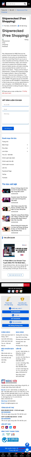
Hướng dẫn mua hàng (22, 335)
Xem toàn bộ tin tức (14, 275)
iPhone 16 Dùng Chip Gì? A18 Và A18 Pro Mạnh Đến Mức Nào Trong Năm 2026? (19, 189)
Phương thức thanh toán (23, 339)
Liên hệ (4, 168)
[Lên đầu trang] (27, 441)
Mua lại (3, 345)
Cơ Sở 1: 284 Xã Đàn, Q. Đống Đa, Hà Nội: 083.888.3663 (22, 353)
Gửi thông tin (8, 128)
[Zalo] (9, 291)
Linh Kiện (5, 151)
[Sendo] (14, 427)
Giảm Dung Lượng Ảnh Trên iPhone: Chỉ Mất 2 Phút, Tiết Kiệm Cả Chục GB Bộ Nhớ (19, 207)
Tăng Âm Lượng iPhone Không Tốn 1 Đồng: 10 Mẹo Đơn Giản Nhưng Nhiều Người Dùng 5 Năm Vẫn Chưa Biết (19, 217)
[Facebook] (13, 291)
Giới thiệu (3, 360)
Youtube (4, 177)
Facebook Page (7, 171)
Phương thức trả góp (22, 345)
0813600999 (15, 312)
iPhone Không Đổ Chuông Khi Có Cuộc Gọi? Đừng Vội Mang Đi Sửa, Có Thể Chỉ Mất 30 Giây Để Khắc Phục (19, 228)
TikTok (4, 174)
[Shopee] (2, 427)
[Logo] (3, 4)
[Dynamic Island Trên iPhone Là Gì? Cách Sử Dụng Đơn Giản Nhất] (6, 199)
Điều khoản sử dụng (7, 355)
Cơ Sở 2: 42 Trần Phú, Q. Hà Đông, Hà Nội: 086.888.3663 (23, 358)
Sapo (20, 450)
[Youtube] (17, 291)
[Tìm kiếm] (25, 4)
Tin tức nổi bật (9, 184)
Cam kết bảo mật (6, 357)
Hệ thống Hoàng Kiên (15, 325)
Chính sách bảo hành (8, 158)
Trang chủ (5, 141)
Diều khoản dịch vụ (6, 353)
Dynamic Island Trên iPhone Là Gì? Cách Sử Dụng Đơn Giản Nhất (19, 198)
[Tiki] (10, 427)
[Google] (21, 291)
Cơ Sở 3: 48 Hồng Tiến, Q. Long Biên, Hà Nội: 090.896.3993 (22, 364)
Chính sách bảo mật (6, 341)
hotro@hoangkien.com (11, 403)
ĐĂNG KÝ (26, 285)
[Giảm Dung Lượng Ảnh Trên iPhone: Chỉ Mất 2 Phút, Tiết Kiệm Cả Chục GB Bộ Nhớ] (6, 208)
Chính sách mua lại (8, 164)
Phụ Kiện (5, 148)
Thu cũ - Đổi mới (6, 343)
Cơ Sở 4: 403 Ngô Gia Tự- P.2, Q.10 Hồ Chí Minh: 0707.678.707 (22, 370)
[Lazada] (6, 427)
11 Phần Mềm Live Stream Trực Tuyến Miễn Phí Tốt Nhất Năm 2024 (14, 262)
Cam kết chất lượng (6, 339)
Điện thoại (5, 145)
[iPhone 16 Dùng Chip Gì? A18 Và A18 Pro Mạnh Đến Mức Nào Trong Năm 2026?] (6, 191)
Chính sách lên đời (7, 161)
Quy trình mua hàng (21, 337)
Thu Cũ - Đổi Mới (7, 154)
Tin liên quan (9, 238)
